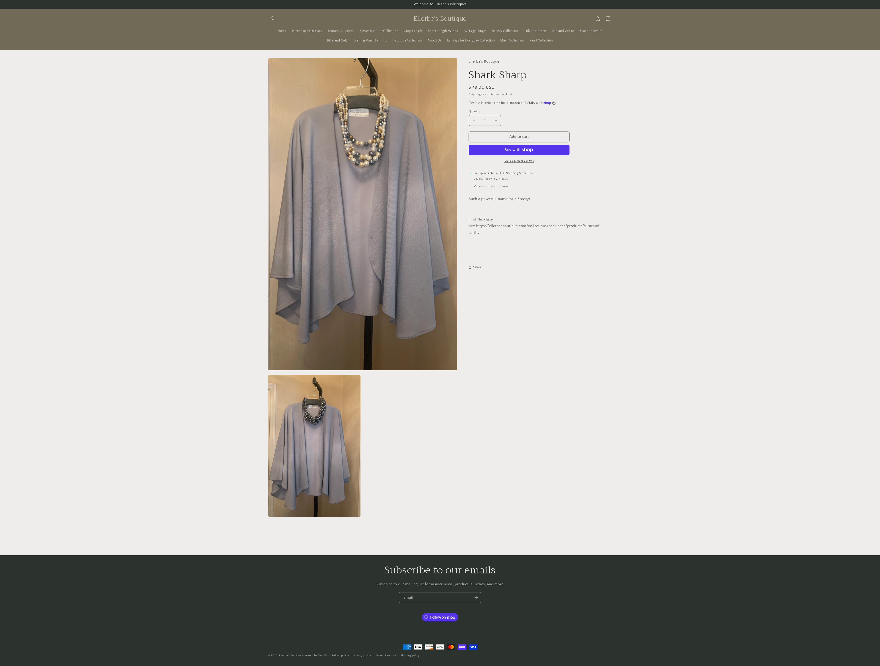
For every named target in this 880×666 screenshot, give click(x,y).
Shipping (475, 94)
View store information (491, 186)
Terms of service (386, 655)
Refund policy (340, 655)
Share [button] (477, 267)
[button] (273, 19)
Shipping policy (410, 655)
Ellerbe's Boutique (290, 655)
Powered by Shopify (314, 655)
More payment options (519, 160)
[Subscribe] (476, 597)
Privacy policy (362, 655)
